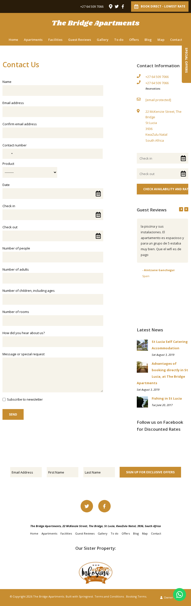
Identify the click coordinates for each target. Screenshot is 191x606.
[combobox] (8, 154)
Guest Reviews (79, 39)
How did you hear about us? (23, 333)
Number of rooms (15, 311)
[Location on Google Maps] (110, 6)
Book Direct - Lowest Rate (163, 6)
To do (118, 39)
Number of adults (15, 269)
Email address (13, 103)
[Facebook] (123, 6)
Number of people (16, 248)
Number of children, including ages (28, 290)
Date (6, 184)
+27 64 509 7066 (91, 6)
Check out (9, 227)
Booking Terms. (136, 596)
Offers (134, 39)
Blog (148, 39)
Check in (8, 206)
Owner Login (172, 597)
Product (8, 163)
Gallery (102, 39)
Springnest (86, 596)
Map (160, 39)
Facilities (55, 39)
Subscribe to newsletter (25, 399)
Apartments (33, 39)
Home (13, 39)
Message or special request (23, 354)
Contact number (14, 145)
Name (6, 81)
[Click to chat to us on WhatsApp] (179, 594)
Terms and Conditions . (110, 596)
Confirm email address (19, 124)
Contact (176, 39)
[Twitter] (117, 6)
